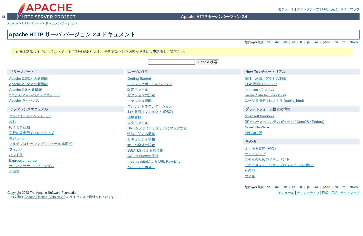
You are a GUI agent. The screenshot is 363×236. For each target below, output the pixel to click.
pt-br (326, 42)
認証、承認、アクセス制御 (265, 78)
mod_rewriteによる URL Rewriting (154, 161)
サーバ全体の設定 (141, 145)
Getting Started (139, 78)
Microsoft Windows (259, 116)
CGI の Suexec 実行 (143, 156)
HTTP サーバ (31, 23)
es (293, 42)
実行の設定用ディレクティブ (31, 133)
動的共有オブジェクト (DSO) (150, 112)
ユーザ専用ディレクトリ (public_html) (274, 100)
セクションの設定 (141, 95)
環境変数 (134, 117)
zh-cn (353, 42)
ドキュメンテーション (61, 23)
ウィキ (250, 176)
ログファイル (137, 123)
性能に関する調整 (141, 134)
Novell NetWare (257, 127)
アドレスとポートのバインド (149, 84)
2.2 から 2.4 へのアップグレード (34, 95)
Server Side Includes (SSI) (265, 95)
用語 (334, 9)
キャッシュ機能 (139, 100)
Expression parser (23, 160)
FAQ (325, 9)
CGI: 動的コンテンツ (261, 84)
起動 (12, 122)
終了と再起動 (19, 127)
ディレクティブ (308, 9)
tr (344, 42)
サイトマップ (350, 9)
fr (301, 42)
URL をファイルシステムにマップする (157, 128)
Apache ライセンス (24, 100)
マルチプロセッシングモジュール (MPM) (41, 144)
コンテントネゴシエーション (149, 106)
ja (308, 42)
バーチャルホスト (141, 167)
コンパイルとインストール (30, 116)
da (268, 42)
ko (316, 42)
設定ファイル (137, 90)
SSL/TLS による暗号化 (145, 150)
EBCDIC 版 (253, 133)
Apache (12, 23)
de (277, 42)
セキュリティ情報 (141, 139)
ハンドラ (16, 155)
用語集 (14, 171)
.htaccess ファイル (259, 90)
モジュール (286, 9)
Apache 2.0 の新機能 (25, 90)
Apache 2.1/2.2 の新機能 (28, 84)
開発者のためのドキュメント (267, 159)
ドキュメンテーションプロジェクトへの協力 (279, 165)
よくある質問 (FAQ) (260, 148)
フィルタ (16, 149)
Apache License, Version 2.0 (44, 197)
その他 (250, 170)
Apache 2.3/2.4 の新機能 (28, 78)
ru (336, 42)
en (285, 42)
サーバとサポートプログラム (31, 166)
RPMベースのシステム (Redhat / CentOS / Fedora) (284, 122)
